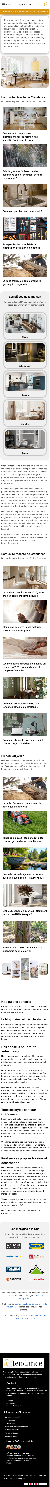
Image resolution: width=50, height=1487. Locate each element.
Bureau (25, 453)
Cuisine (25, 395)
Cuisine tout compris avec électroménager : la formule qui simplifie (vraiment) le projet (20, 136)
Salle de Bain (25, 366)
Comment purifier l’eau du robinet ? (22, 211)
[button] (46, 4)
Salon (25, 337)
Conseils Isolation (37, 1006)
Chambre (25, 424)
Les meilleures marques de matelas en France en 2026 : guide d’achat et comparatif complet (24, 667)
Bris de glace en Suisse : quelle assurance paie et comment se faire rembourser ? (22, 174)
